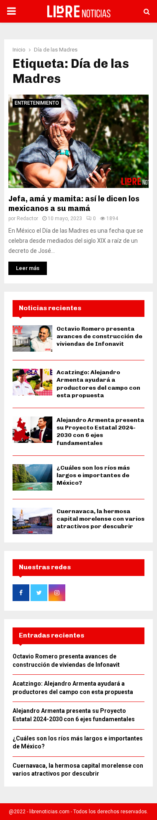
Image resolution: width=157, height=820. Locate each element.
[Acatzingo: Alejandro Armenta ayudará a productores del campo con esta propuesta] (32, 382)
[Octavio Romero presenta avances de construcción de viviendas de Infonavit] (32, 338)
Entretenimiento (37, 103)
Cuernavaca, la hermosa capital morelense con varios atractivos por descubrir (100, 519)
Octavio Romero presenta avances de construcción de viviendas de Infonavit (99, 336)
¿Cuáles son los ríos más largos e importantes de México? (93, 475)
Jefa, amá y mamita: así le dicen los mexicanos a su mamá (73, 203)
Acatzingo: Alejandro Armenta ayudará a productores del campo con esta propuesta (98, 384)
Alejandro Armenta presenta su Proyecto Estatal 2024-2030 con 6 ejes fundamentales (100, 431)
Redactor (27, 218)
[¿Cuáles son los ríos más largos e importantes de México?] (32, 477)
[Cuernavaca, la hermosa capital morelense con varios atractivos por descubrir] (32, 521)
